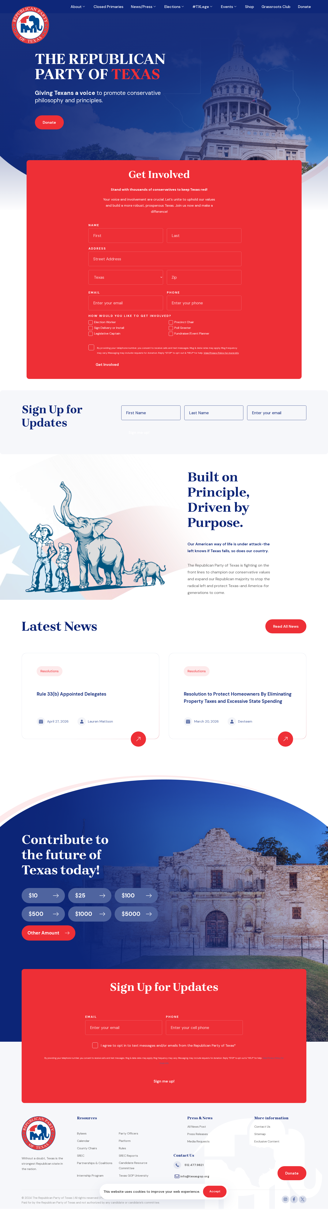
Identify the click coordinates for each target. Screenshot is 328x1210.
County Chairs (87, 1148)
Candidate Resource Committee (133, 1165)
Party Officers (128, 1133)
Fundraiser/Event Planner (191, 333)
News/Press (141, 6)
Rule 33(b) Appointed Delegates (71, 694)
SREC (80, 1156)
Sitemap (260, 1134)
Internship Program (90, 1176)
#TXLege (200, 6)
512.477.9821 (193, 1165)
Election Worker (105, 322)
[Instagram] (285, 1199)
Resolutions (49, 671)
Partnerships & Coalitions (94, 1163)
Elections (172, 6)
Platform (125, 1141)
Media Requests (198, 1141)
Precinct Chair (184, 322)
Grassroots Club (276, 6)
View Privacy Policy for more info (221, 352)
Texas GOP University (133, 1176)
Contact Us (262, 1127)
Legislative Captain (107, 333)
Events (227, 6)
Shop (249, 6)
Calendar (83, 1141)
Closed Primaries (108, 6)
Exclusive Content (266, 1141)
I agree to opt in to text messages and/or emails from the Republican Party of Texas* (168, 1045)
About (76, 6)
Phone (173, 292)
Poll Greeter (182, 328)
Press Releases (197, 1134)
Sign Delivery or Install (109, 328)
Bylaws (82, 1133)
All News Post (196, 1127)
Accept (214, 1191)
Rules (122, 1148)
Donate (304, 6)
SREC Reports (128, 1156)
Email (94, 292)
